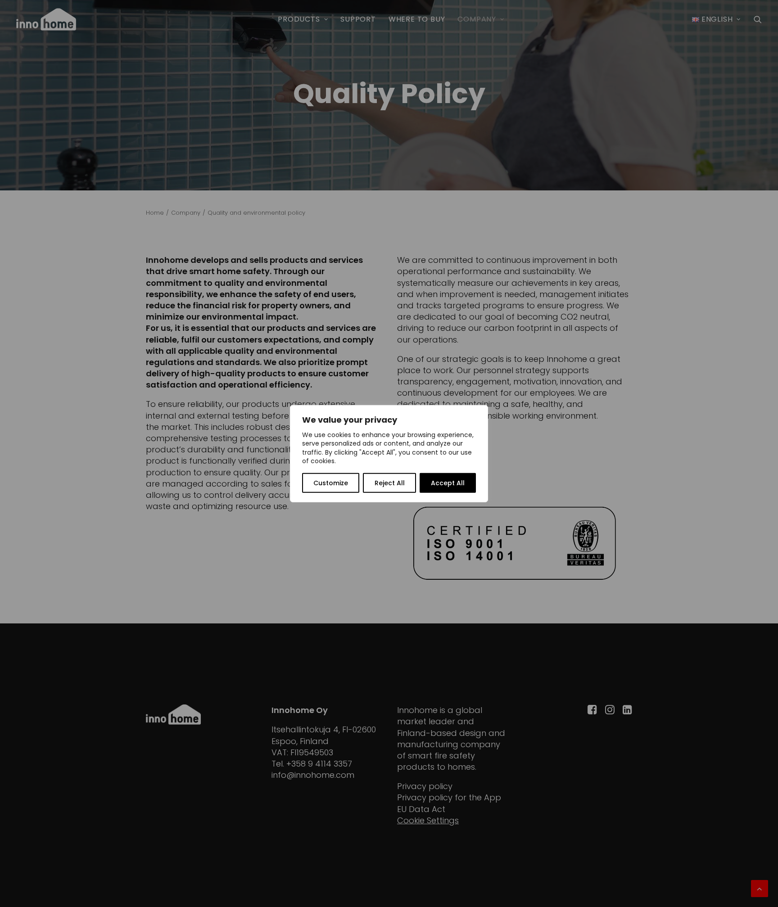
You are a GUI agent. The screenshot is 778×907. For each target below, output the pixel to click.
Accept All (448, 482)
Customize (330, 482)
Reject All (390, 482)
